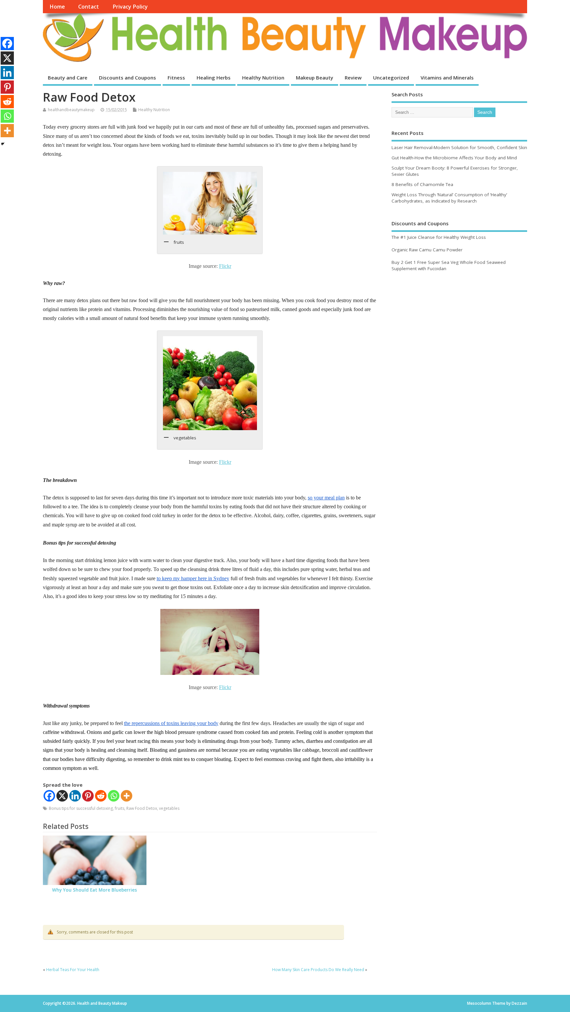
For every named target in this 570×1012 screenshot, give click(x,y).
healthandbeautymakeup (71, 109)
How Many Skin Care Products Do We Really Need (318, 969)
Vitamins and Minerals (447, 77)
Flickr (225, 266)
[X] (62, 796)
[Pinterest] (88, 796)
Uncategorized (391, 77)
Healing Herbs (214, 77)
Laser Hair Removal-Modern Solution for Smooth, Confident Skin (459, 147)
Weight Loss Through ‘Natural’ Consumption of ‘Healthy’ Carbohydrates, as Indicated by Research (449, 198)
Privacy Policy (130, 6)
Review (353, 77)
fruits (119, 808)
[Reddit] (101, 796)
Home (57, 6)
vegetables (169, 808)
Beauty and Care (67, 77)
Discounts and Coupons (127, 77)
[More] (126, 796)
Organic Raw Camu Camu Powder (427, 250)
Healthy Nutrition (263, 77)
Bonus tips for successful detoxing (81, 808)
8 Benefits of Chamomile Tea (422, 184)
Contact (88, 6)
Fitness (176, 77)
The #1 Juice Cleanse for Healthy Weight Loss (439, 237)
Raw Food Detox (141, 808)
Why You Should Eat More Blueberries (94, 890)
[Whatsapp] (113, 796)
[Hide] (2, 143)
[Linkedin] (75, 796)
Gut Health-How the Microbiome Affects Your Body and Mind (454, 158)
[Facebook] (49, 796)
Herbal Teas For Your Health (72, 969)
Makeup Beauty (314, 77)
